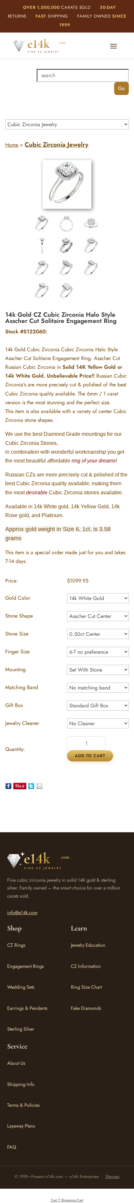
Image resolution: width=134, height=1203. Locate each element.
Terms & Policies (23, 1105)
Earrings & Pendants (27, 1008)
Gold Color (17, 598)
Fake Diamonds (86, 1008)
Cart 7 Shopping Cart (67, 1200)
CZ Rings (16, 945)
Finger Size (17, 651)
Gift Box (14, 705)
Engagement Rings (25, 966)
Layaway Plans (21, 1125)
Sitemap (112, 1176)
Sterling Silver (20, 1028)
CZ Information (86, 966)
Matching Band (21, 687)
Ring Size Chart (86, 986)
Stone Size (16, 633)
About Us (16, 1063)
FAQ (11, 1146)
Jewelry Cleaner (22, 723)
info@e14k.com (22, 912)
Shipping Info (20, 1084)
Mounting (15, 669)
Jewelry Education (88, 945)
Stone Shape (19, 616)
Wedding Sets (20, 986)
